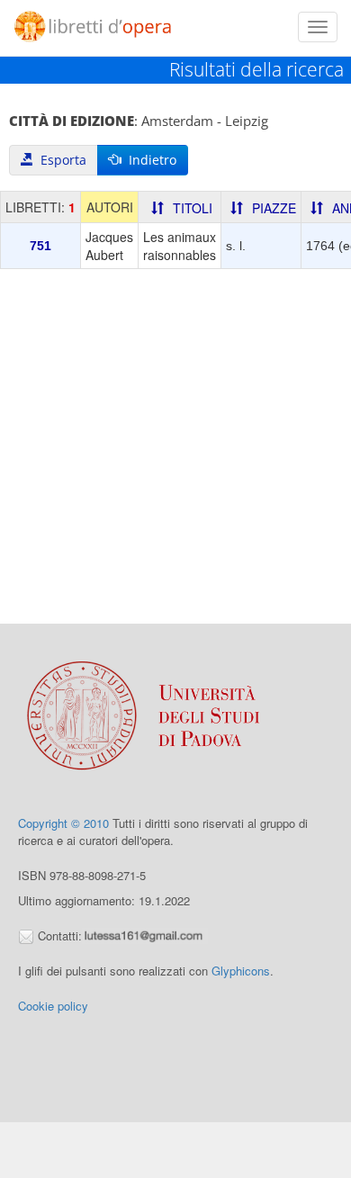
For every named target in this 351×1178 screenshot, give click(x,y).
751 (40, 245)
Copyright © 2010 (63, 823)
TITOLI (192, 208)
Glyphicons (241, 970)
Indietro (149, 159)
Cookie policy (53, 1005)
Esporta (59, 159)
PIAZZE (274, 208)
